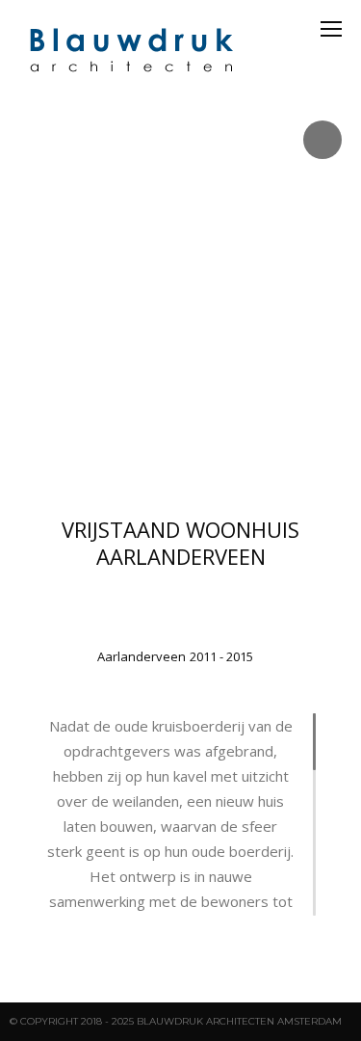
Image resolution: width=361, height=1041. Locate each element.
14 (293, 457)
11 (241, 457)
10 (224, 457)
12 (259, 457)
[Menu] (331, 29)
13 (276, 457)
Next (342, 294)
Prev (19, 294)
